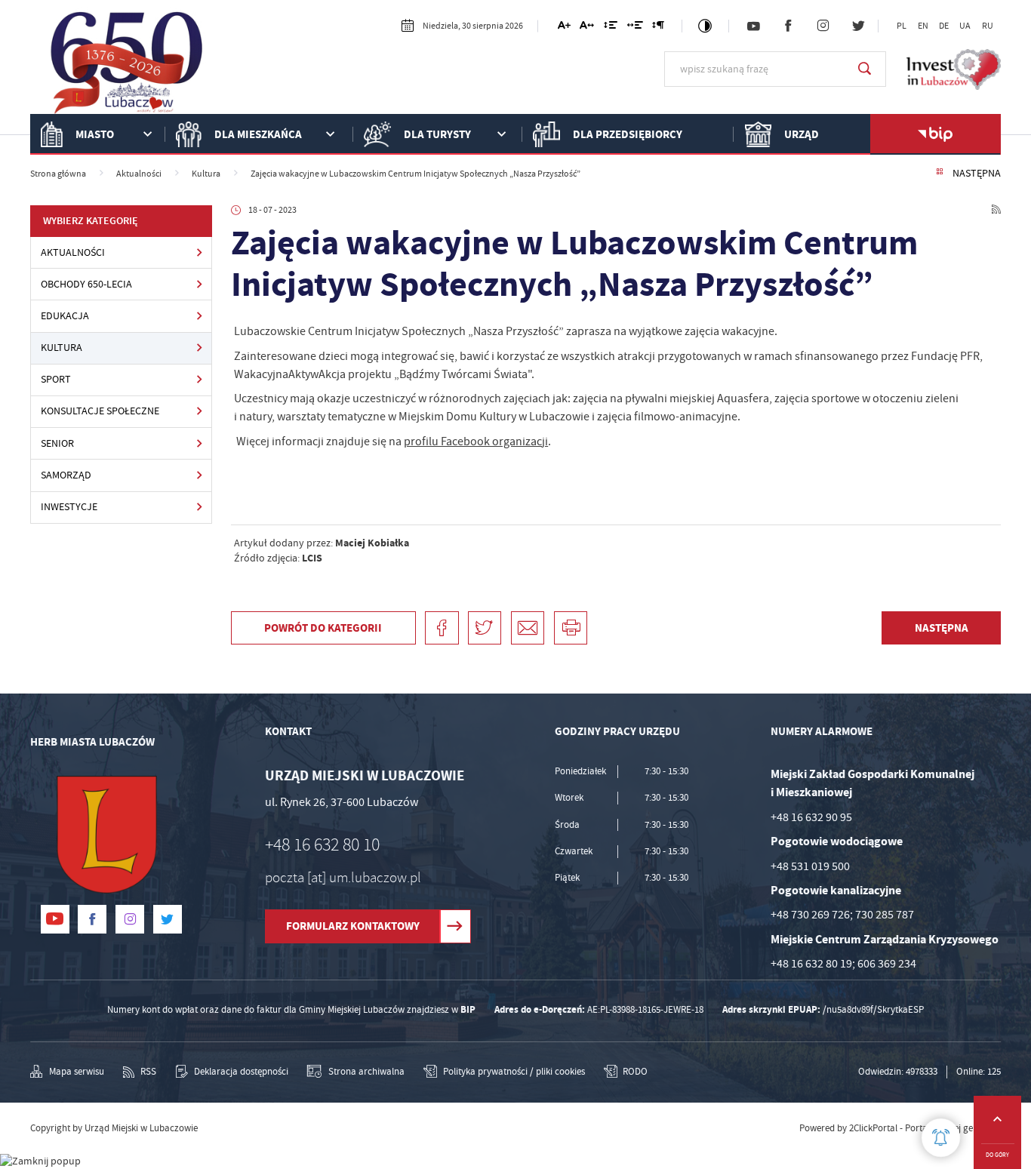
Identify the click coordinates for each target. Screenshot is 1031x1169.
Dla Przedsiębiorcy (627, 134)
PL (901, 26)
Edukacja (65, 315)
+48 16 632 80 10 (322, 844)
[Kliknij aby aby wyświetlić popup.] (941, 1137)
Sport (56, 379)
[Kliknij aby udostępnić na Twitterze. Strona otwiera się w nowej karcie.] (484, 627)
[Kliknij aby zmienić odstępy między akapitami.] (658, 27)
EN (923, 26)
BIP (467, 1009)
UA (965, 26)
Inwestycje (69, 506)
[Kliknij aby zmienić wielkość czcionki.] (564, 27)
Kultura (61, 347)
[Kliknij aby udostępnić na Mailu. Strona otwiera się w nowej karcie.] (527, 627)
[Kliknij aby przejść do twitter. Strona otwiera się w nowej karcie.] (858, 26)
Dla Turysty (437, 134)
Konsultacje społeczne (100, 411)
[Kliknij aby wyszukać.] (864, 68)
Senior (57, 443)
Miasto (94, 134)
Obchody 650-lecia (86, 284)
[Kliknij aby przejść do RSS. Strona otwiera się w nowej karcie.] (996, 210)
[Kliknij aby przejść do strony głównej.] (127, 67)
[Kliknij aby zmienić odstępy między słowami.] (635, 27)
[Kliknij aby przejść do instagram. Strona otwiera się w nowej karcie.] (823, 26)
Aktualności (73, 252)
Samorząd (66, 475)
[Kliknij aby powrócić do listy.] (940, 173)
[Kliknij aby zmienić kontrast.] (705, 26)
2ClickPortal (873, 1128)
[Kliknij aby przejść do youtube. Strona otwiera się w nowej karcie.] (753, 26)
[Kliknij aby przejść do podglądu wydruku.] (570, 627)
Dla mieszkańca (258, 134)
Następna (977, 173)
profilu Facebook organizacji (476, 441)
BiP (935, 134)
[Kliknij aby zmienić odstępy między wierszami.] (610, 27)
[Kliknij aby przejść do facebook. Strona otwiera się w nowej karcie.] (788, 26)
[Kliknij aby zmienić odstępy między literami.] (587, 27)
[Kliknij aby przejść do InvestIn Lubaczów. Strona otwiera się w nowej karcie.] (953, 69)
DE (944, 26)
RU (987, 26)
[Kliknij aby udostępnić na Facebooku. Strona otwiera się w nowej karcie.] (441, 627)
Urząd (801, 134)
